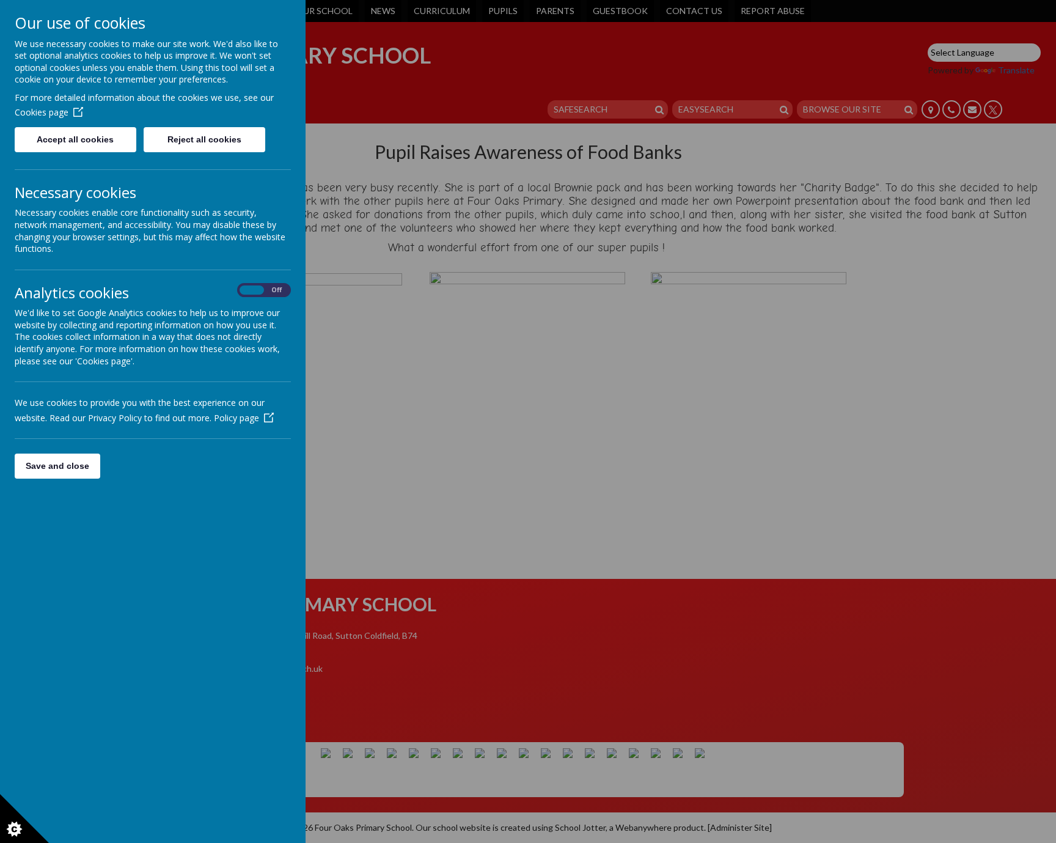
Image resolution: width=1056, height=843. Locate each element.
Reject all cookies (204, 139)
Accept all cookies (75, 139)
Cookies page (41, 112)
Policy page (236, 418)
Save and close (57, 466)
